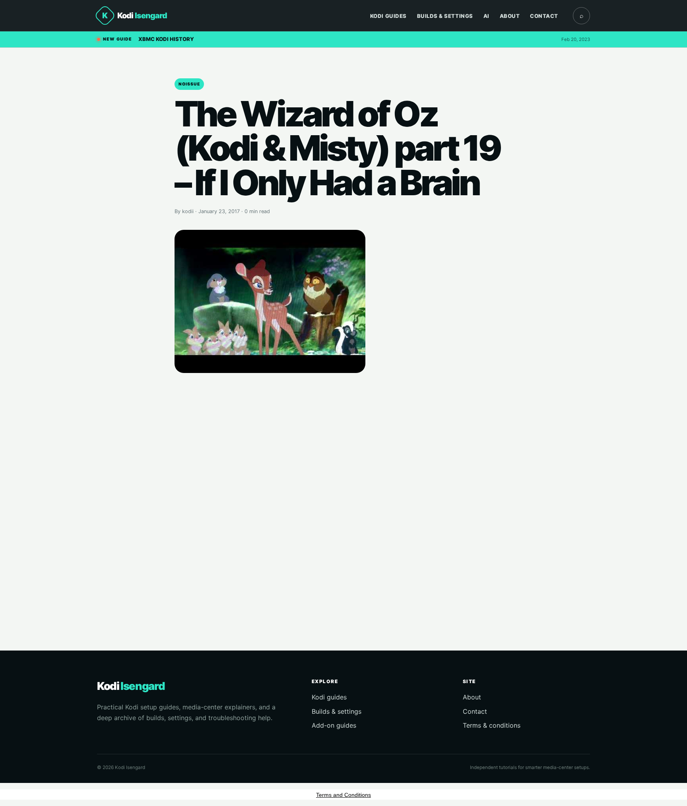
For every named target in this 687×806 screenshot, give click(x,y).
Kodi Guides (388, 16)
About (510, 16)
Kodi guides (329, 697)
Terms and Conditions (343, 795)
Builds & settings (336, 711)
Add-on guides (334, 725)
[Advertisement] (343, 500)
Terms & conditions (491, 725)
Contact (544, 16)
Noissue (189, 84)
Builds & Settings (445, 16)
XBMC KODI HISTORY (166, 39)
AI (486, 16)
